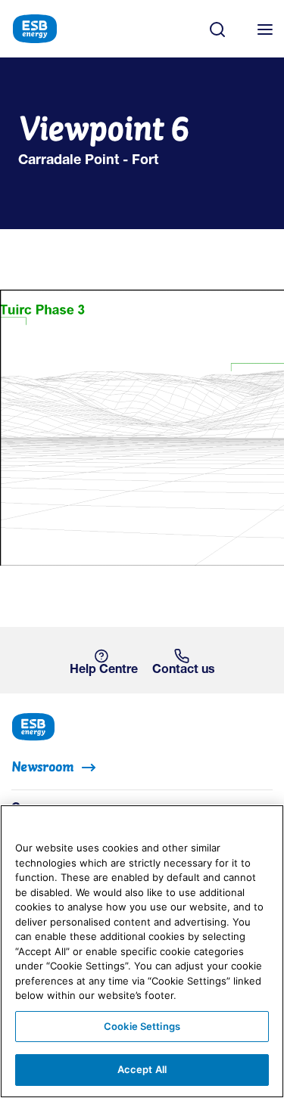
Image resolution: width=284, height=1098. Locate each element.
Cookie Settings (142, 1026)
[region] (142, 951)
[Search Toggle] (225, 29)
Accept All (142, 1069)
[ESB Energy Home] (142, 726)
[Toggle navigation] (264, 28)
